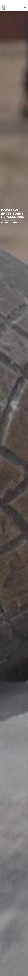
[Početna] (3, 7)
